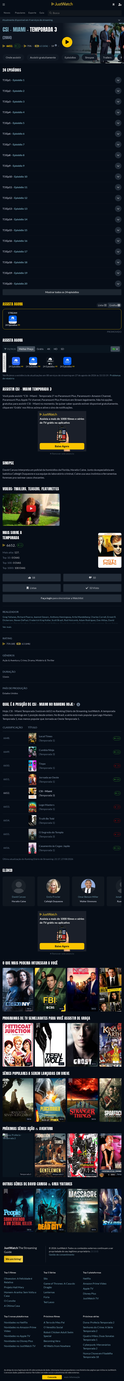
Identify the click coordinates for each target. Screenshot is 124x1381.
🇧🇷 (114, 348)
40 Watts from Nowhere (57, 1345)
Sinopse (89, 57)
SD (62, 348)
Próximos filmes (52, 1316)
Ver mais (7, 627)
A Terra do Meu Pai (54, 1322)
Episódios (70, 57)
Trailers (107, 57)
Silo (46, 1278)
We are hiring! (13, 1259)
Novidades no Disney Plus (18, 1340)
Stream (12, 313)
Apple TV (88, 1288)
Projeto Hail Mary (14, 1287)
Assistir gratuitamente (43, 57)
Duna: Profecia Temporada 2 (98, 1322)
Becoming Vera (52, 1340)
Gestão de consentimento (61, 1254)
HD (55, 348)
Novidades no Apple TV (17, 1335)
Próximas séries (91, 1316)
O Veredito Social (53, 1327)
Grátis (40, 348)
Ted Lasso (49, 1302)
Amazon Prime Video (94, 1283)
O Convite (10, 1300)
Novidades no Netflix (16, 1322)
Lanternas (49, 1292)
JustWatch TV (91, 1298)
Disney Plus (89, 1293)
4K (48, 348)
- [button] (13, 80)
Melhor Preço (26, 348)
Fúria (46, 1297)
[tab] (62, 80)
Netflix (87, 1278)
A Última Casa (12, 1305)
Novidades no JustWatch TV (20, 1345)
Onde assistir (13, 57)
